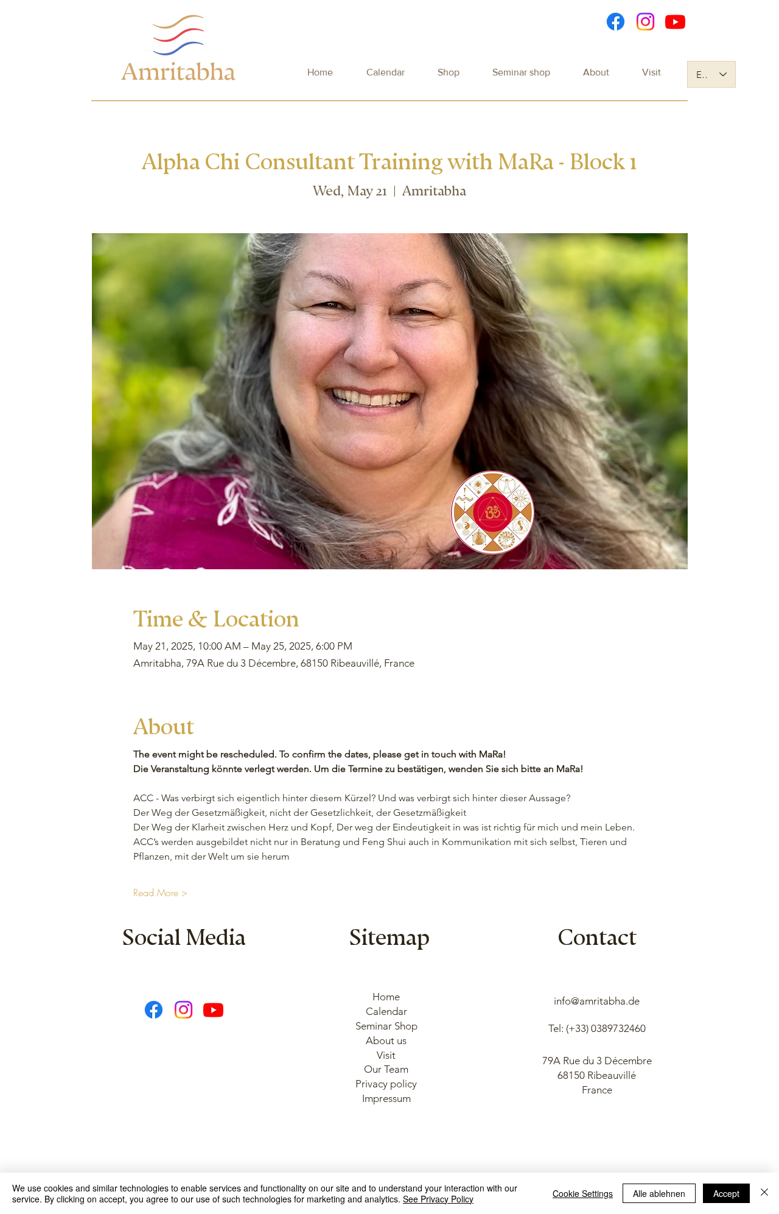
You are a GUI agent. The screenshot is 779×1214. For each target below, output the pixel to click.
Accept (726, 1193)
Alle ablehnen (659, 1193)
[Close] (764, 1193)
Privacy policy (386, 1084)
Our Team (386, 1069)
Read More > (160, 892)
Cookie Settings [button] (583, 1193)
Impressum (386, 1098)
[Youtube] (675, 21)
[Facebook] (615, 21)
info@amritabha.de (597, 1001)
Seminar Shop (386, 1026)
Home (386, 997)
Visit (386, 1055)
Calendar (386, 1011)
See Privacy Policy (438, 1199)
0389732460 (618, 1028)
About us (386, 1040)
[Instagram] (645, 21)
